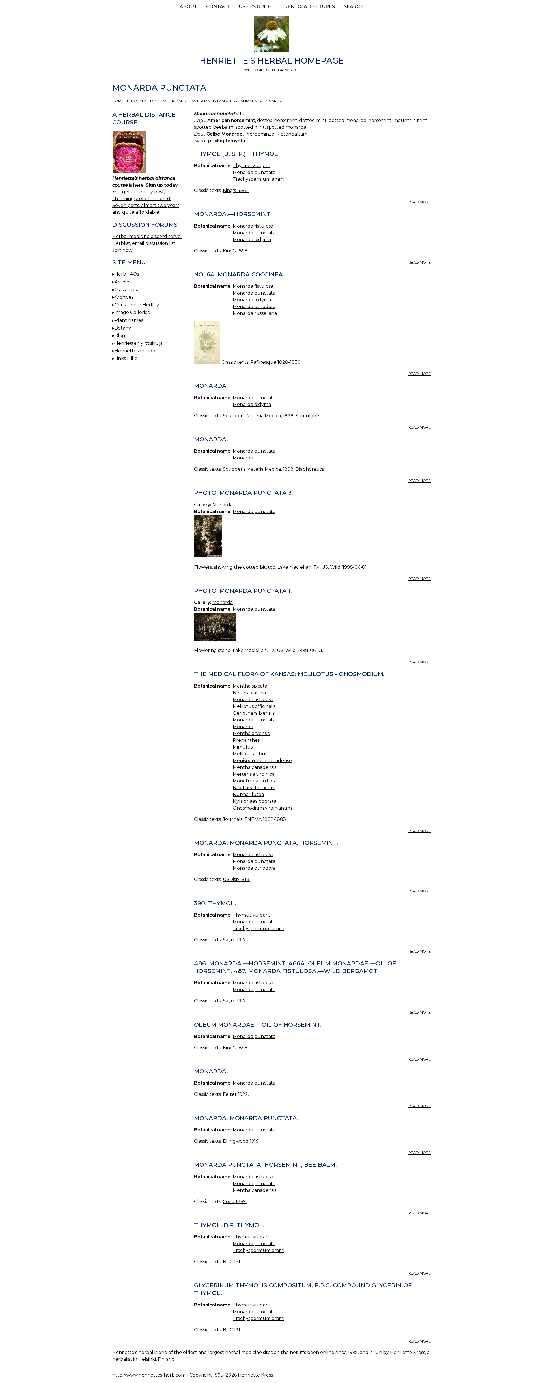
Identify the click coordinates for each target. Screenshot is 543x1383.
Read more (419, 202)
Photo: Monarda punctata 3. (243, 492)
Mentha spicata (250, 686)
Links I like (126, 358)
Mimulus (243, 747)
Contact (218, 6)
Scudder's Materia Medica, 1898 (258, 415)
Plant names (129, 320)
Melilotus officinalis (254, 706)
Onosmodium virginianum (262, 808)
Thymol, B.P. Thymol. (229, 1225)
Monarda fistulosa (253, 226)
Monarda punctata (254, 172)
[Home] (271, 35)
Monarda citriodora (254, 306)
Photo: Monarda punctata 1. (243, 590)
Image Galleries (132, 312)
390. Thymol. (215, 903)
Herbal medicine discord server (147, 236)
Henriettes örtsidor (136, 351)
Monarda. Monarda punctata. (246, 1118)
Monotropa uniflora (255, 781)
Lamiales (226, 101)
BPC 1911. (233, 1261)
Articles (123, 282)
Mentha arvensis (251, 733)
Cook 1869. (235, 1201)
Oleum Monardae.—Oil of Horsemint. (258, 1024)
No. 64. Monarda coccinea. (239, 274)
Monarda (272, 101)
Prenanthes (246, 740)
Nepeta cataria (249, 692)
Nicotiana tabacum (254, 787)
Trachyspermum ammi (258, 179)
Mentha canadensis (254, 767)
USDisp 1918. (236, 879)
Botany (123, 328)
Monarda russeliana (255, 313)
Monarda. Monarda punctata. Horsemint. (266, 842)
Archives (124, 297)
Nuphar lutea (248, 794)
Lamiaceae (248, 101)
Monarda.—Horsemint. (233, 213)
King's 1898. (236, 190)
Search (354, 6)
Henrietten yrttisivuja (139, 343)
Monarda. (211, 385)
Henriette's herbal (132, 1352)
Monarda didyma (252, 239)
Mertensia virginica (254, 774)
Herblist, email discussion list (143, 243)
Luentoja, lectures (308, 6)
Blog (120, 335)
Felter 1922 (235, 1094)
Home (118, 101)
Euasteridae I (200, 101)
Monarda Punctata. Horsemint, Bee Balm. (265, 1164)
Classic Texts (128, 289)
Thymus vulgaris (251, 165)
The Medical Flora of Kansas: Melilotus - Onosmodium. (289, 673)
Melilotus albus (250, 753)
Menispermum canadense (262, 760)
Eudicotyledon (143, 101)
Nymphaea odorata (254, 801)
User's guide (255, 6)
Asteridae (173, 101)
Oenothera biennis (254, 713)
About (188, 6)
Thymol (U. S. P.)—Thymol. (237, 153)
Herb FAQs (127, 274)
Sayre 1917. (234, 940)
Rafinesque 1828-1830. (275, 362)
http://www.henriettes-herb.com (149, 1375)
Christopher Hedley (137, 304)
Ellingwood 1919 (241, 1141)
